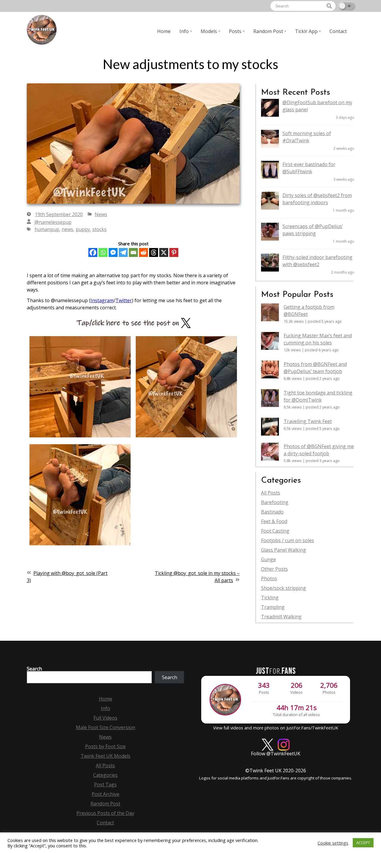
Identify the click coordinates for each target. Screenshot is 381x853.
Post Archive (105, 794)
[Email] (133, 252)
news (67, 229)
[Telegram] (123, 252)
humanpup (47, 229)
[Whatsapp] (103, 252)
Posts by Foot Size (105, 746)
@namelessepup (53, 222)
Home (164, 31)
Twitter (123, 300)
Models (209, 31)
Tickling (270, 597)
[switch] (346, 6)
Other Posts (274, 569)
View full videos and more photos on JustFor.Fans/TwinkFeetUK (275, 728)
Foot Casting (275, 531)
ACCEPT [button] (363, 842)
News (101, 214)
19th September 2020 (59, 214)
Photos (269, 578)
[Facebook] (92, 252)
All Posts (270, 492)
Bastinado (272, 512)
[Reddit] (143, 252)
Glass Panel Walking (283, 550)
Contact (338, 31)
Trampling (273, 607)
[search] (329, 6)
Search (34, 668)
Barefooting (274, 502)
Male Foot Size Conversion (105, 727)
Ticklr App (306, 31)
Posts (235, 31)
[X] (163, 252)
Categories (105, 775)
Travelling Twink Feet (308, 421)
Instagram (102, 300)
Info (184, 31)
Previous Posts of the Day (105, 813)
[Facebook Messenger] (113, 252)
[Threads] (153, 252)
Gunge (268, 559)
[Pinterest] (173, 252)
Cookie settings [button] (333, 843)
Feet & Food (274, 521)
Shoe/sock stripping (283, 588)
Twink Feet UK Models (105, 756)
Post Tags (105, 784)
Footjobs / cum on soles (287, 540)
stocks (99, 229)
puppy (83, 229)
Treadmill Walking (281, 616)
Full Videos (105, 718)
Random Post (268, 31)
